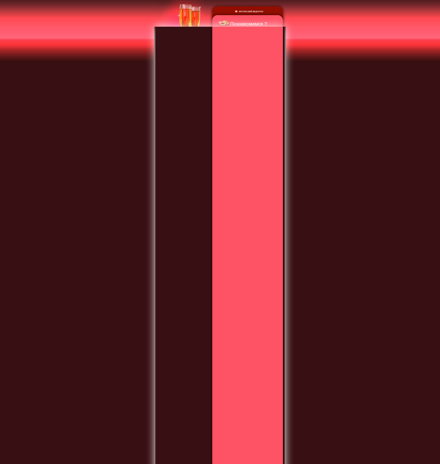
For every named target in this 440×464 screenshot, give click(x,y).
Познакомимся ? (248, 24)
